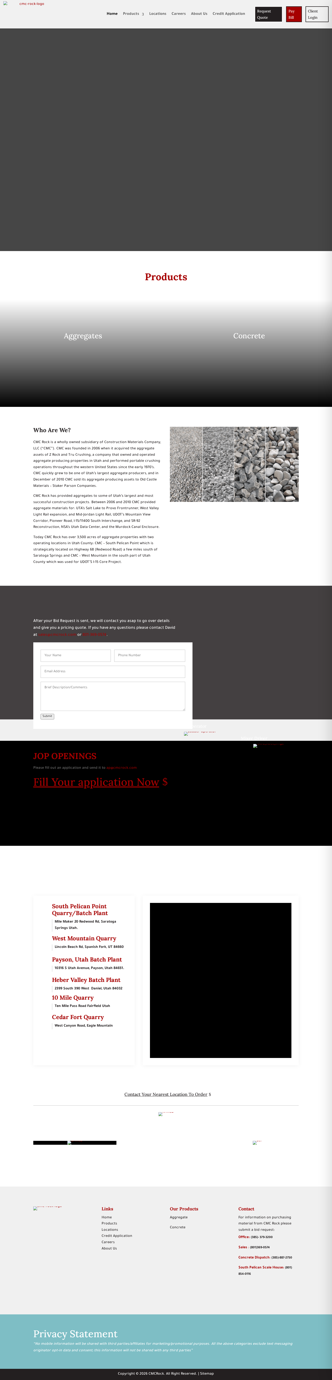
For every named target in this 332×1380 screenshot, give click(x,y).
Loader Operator (189, 726)
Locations (157, 14)
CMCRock (156, 1374)
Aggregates (83, 335)
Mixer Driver (254, 738)
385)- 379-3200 (262, 1237)
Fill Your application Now (96, 782)
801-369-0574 (94, 635)
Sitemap (207, 1374)
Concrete (249, 335)
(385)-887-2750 (281, 1258)
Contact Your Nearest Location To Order (165, 1094)
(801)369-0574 (260, 1247)
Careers (179, 14)
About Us (199, 14)
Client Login (313, 14)
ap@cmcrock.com (122, 768)
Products (131, 14)
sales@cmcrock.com (57, 635)
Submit (47, 716)
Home (112, 14)
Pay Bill (291, 14)
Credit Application (229, 14)
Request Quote (264, 14)
